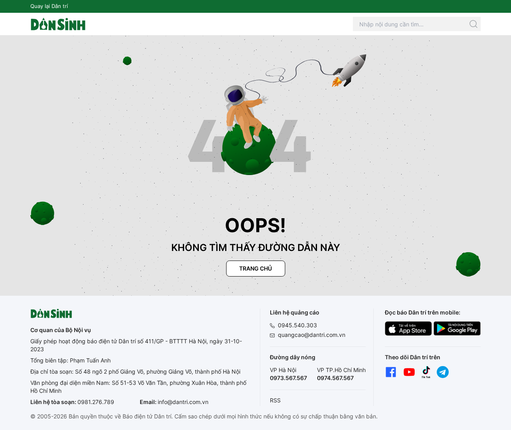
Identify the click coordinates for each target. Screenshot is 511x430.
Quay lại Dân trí (49, 6)
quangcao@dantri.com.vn (311, 334)
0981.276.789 (95, 401)
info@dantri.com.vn (183, 401)
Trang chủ (255, 268)
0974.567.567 (335, 377)
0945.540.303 (297, 325)
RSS (275, 400)
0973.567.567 (288, 377)
